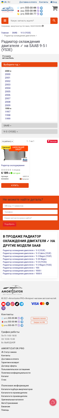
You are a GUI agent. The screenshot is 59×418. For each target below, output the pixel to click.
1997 (7, 111)
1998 (7, 115)
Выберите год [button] (11, 64)
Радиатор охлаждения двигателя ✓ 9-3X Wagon (25, 259)
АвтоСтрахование (9, 403)
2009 (7, 105)
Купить (15, 185)
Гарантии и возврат (10, 362)
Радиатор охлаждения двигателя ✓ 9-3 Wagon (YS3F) (27, 256)
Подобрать (10, 224)
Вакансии (5, 406)
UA (5, 2)
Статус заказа (9, 352)
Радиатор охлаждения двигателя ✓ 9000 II (22, 273)
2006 (7, 95)
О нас (3, 380)
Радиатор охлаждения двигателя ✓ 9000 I (22, 271)
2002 (7, 81)
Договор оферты (9, 366)
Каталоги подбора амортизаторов (17, 389)
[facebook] (8, 304)
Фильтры (53, 141)
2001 (7, 77)
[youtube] (3, 304)
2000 (7, 74)
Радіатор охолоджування (12, 165)
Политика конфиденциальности (15, 373)
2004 (7, 88)
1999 (7, 118)
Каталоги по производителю (14, 393)
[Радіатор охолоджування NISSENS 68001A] (15, 154)
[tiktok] (17, 304)
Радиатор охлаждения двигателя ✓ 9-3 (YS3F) (24, 250)
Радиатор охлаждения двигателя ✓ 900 (21, 268)
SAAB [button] (7, 125)
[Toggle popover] (53, 402)
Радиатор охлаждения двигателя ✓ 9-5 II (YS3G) (25, 262)
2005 (7, 91)
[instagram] (12, 304)
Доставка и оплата (28, 2)
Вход (54, 2)
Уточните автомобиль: (8, 57)
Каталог (5, 376)
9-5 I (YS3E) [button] (10, 131)
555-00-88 (28, 7)
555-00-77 (28, 13)
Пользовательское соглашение (15, 369)
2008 (7, 101)
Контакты (43, 2)
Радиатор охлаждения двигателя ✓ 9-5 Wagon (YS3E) (27, 265)
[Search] (54, 21)
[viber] (3, 308)
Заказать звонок (39, 318)
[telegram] (21, 304)
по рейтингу (7, 141)
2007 (7, 98)
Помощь (5, 410)
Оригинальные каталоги (12, 400)
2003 (7, 84)
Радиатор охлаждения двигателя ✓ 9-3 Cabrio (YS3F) (27, 253)
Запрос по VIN (39, 322)
